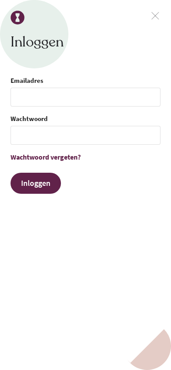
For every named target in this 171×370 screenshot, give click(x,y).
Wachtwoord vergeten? (46, 157)
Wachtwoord (29, 118)
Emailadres (27, 80)
